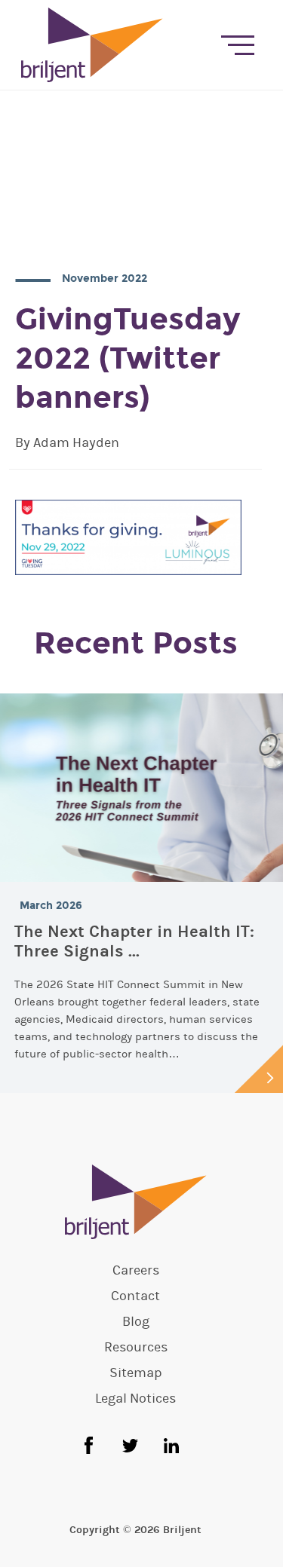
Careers (135, 1270)
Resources (136, 1347)
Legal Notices (135, 1398)
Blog (135, 1322)
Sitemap (135, 1373)
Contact (135, 1296)
